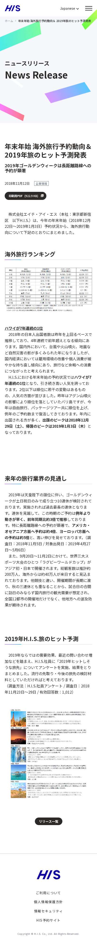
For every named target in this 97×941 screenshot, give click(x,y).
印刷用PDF (23, 195)
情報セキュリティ (48, 911)
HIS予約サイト (48, 920)
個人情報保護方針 (48, 901)
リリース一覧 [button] (48, 821)
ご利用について (48, 892)
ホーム (9, 21)
